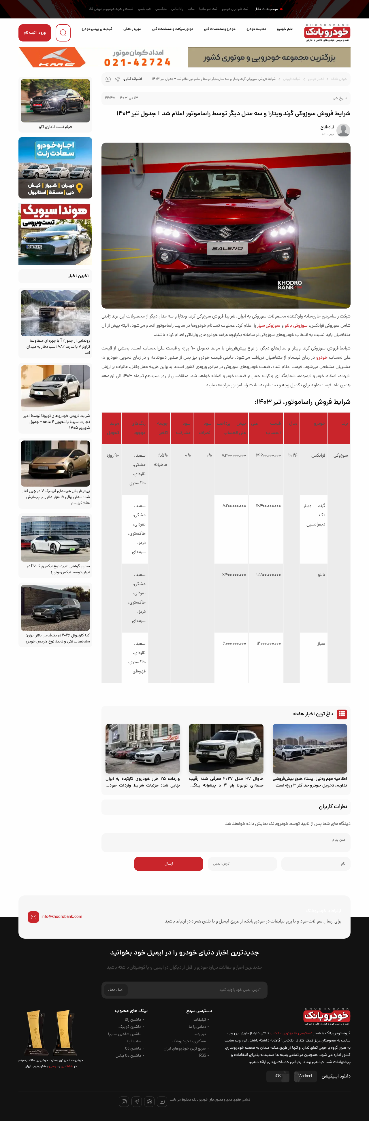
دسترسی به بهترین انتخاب (291, 1034)
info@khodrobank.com (62, 917)
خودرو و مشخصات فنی (220, 29)
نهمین (53, 1066)
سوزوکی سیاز (268, 325)
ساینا (191, 9)
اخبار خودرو (285, 29)
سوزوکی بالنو (296, 325)
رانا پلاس (177, 9)
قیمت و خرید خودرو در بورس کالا (111, 9)
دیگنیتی (161, 9)
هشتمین (66, 1066)
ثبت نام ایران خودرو (235, 9)
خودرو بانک (339, 79)
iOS (277, 1076)
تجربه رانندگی (132, 29)
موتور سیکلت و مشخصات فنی (172, 29)
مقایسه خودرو (256, 29)
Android (305, 1076)
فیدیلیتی (144, 9)
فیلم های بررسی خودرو (97, 29)
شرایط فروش (291, 79)
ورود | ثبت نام (35, 33)
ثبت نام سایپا (208, 9)
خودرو (321, 357)
